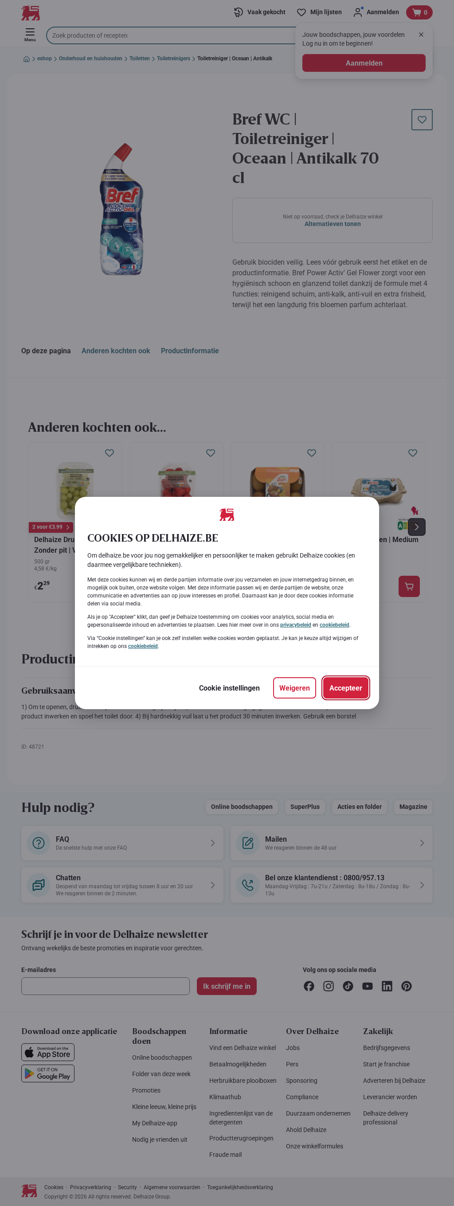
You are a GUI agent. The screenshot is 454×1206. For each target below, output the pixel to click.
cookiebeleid (334, 625)
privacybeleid (295, 625)
